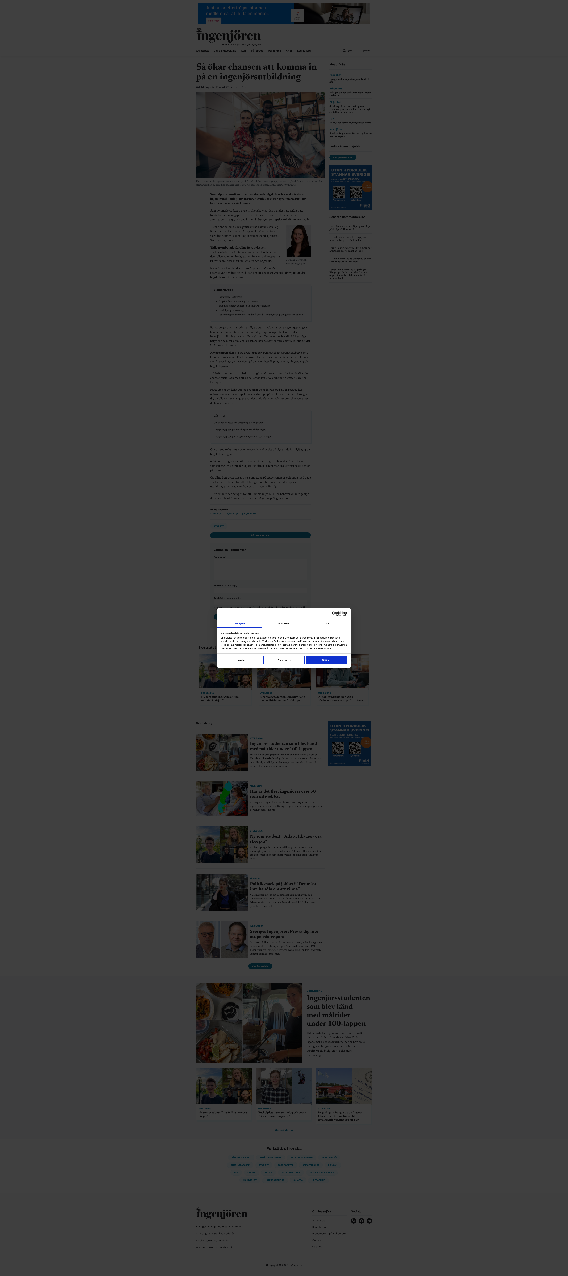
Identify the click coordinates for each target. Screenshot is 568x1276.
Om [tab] (328, 623)
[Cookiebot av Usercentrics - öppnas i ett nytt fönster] (334, 613)
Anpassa (282, 660)
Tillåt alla (326, 660)
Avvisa (241, 660)
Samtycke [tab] (240, 623)
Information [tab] (284, 623)
